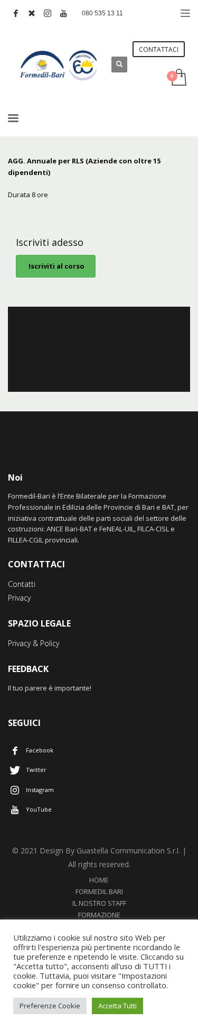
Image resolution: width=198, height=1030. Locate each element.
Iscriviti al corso (55, 266)
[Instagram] (47, 13)
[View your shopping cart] (178, 78)
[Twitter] (32, 13)
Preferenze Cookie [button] (50, 1005)
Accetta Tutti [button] (117, 1005)
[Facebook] (16, 13)
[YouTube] (63, 13)
